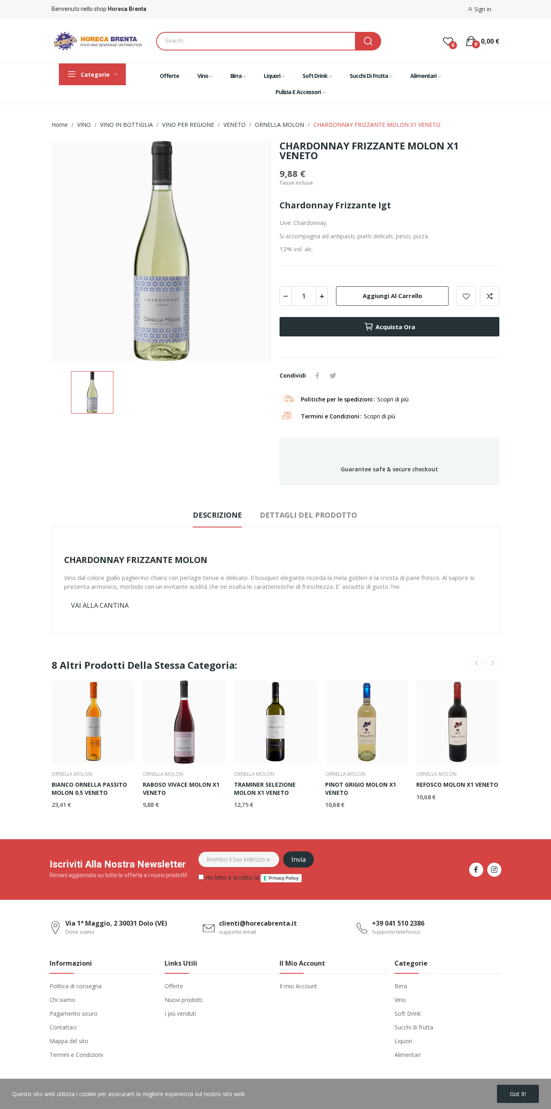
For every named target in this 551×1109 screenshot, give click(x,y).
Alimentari (407, 1055)
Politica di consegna (76, 986)
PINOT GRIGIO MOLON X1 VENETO (360, 788)
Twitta (332, 376)
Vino (400, 1000)
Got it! (518, 1094)
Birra (400, 986)
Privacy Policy (283, 878)
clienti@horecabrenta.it (258, 923)
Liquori (403, 1041)
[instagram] (494, 870)
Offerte (174, 986)
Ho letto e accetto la (251, 877)
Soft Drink (407, 1013)
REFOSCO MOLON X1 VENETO (457, 784)
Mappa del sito (69, 1041)
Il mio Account (298, 986)
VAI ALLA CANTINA (100, 605)
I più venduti (180, 1013)
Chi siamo (62, 1000)
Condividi (317, 376)
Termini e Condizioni (76, 1055)
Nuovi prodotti (183, 1000)
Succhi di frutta (413, 1027)
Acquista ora (395, 327)
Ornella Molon (72, 774)
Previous (476, 663)
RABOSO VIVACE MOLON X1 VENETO (181, 788)
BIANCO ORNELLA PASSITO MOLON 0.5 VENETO (89, 788)
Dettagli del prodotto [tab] (308, 515)
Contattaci (63, 1027)
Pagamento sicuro (74, 1013)
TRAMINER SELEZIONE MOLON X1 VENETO (265, 788)
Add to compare (489, 296)
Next (492, 663)
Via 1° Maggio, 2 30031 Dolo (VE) (116, 923)
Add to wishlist (466, 296)
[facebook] (476, 870)
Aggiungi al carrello (392, 296)
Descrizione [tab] (217, 515)
